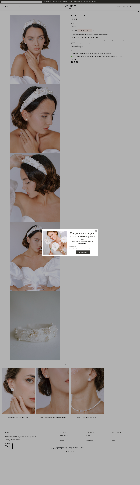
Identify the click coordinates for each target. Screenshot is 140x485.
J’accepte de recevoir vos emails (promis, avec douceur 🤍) (79, 248)
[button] (96, 231)
